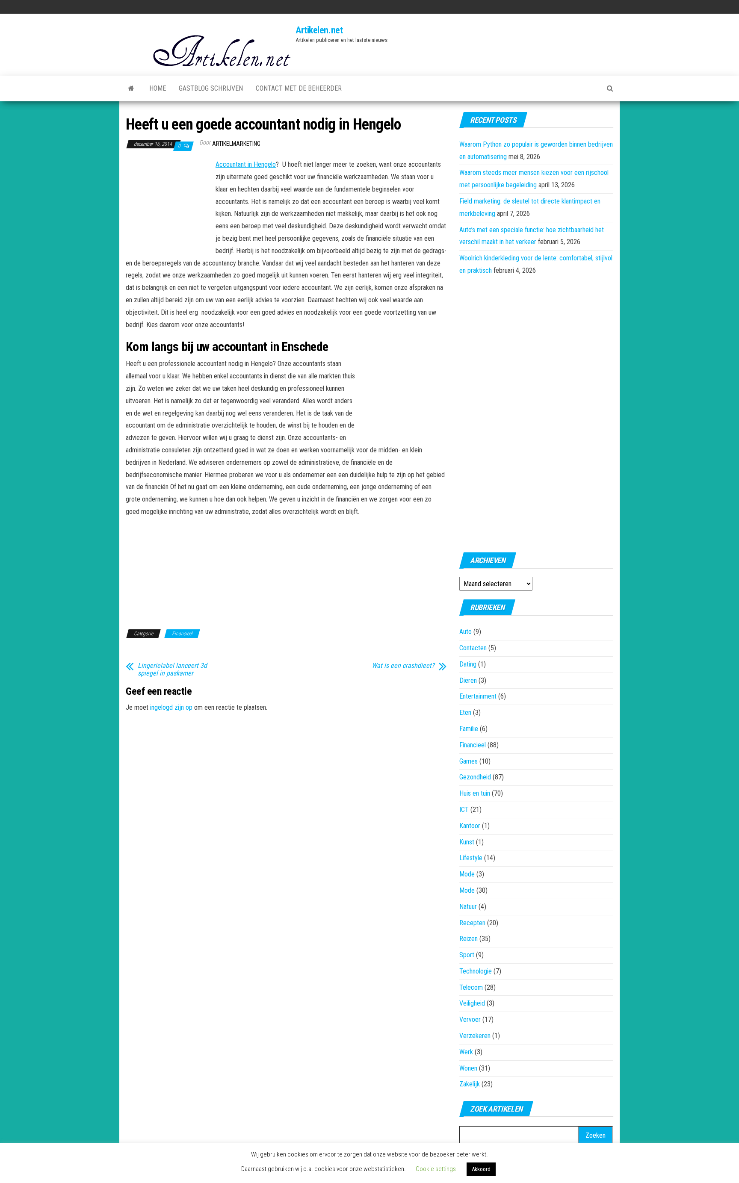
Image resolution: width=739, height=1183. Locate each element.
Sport (466, 955)
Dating (467, 664)
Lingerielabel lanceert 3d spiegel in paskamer (172, 669)
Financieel (182, 634)
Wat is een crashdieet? (403, 666)
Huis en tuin (474, 793)
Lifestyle (470, 858)
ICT (464, 809)
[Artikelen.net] (131, 88)
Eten (465, 712)
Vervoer (470, 1019)
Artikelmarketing (236, 143)
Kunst (466, 842)
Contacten (473, 648)
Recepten (472, 923)
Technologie (475, 971)
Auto (465, 632)
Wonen (468, 1068)
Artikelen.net (319, 30)
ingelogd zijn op (171, 707)
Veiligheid (472, 1003)
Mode (467, 874)
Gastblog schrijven (211, 88)
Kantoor (469, 826)
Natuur (468, 907)
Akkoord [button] (481, 1169)
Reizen (468, 939)
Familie (468, 729)
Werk (466, 1052)
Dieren (468, 680)
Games (468, 761)
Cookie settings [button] (436, 1169)
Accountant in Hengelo (246, 164)
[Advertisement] (168, 205)
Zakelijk (469, 1084)
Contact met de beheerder (299, 88)
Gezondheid (475, 777)
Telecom (471, 987)
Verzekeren (475, 1036)
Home (157, 88)
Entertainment (478, 696)
